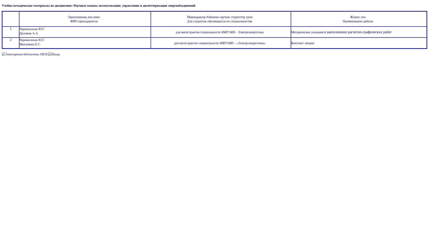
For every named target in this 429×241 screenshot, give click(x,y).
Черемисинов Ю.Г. (32, 29)
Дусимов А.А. (29, 33)
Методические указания (307, 32)
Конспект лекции (302, 43)
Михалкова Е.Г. (30, 44)
